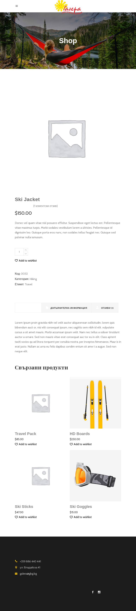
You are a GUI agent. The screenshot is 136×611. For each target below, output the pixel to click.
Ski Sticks (24, 506)
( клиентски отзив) (45, 206)
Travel (28, 284)
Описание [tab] (30, 307)
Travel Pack (25, 434)
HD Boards (80, 434)
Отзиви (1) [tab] (107, 308)
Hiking (33, 279)
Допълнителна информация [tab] (68, 308)
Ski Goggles (81, 506)
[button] (26, 260)
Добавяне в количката (59, 252)
